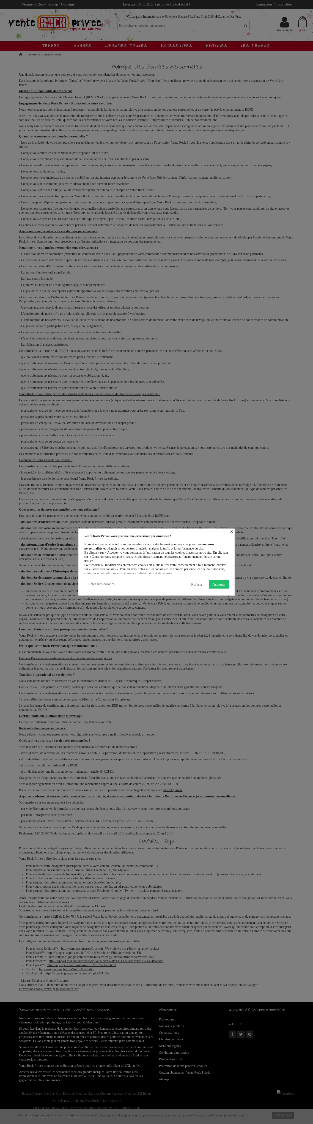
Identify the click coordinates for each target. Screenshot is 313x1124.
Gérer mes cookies (101, 584)
